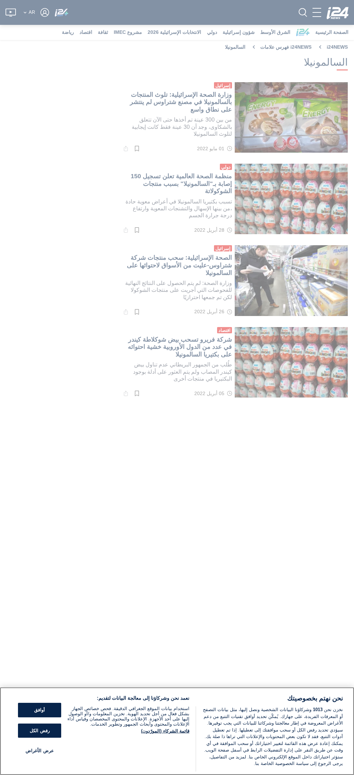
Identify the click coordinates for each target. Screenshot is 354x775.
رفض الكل (39, 730)
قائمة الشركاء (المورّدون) (165, 731)
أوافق (39, 709)
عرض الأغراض (40, 751)
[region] (177, 731)
